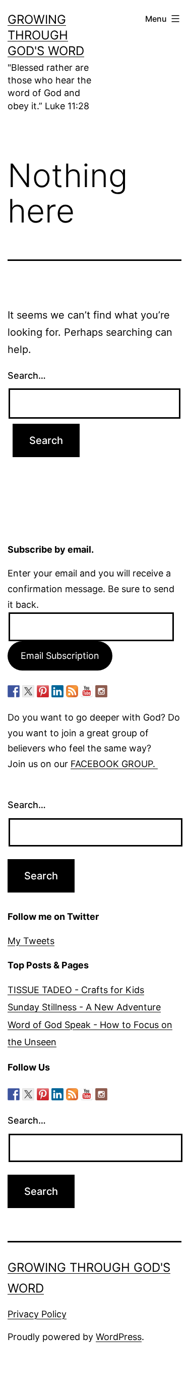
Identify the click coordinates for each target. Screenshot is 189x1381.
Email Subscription (60, 655)
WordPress (119, 1336)
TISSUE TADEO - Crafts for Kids (76, 990)
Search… (27, 375)
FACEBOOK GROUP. (114, 764)
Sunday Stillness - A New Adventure (84, 1007)
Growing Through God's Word (46, 35)
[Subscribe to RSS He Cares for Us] (72, 691)
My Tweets (31, 940)
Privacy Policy (37, 1314)
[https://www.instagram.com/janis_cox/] (101, 691)
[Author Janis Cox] (14, 691)
